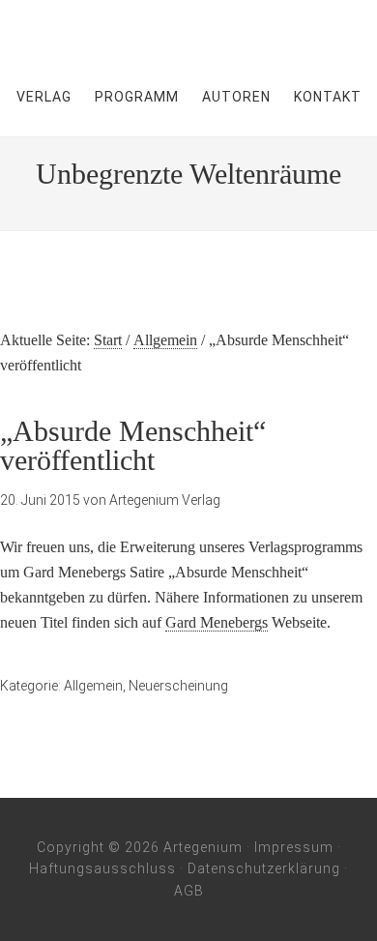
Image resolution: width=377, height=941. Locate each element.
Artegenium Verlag (188, 29)
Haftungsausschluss (102, 868)
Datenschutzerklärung (264, 868)
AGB (189, 890)
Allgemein (93, 685)
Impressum (294, 847)
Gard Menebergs (216, 622)
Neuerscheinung (178, 685)
